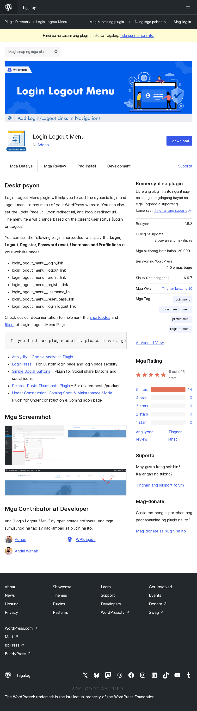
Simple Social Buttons (31, 371)
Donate (158, 604)
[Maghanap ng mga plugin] (56, 52)
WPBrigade (86, 539)
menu (186, 309)
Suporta (185, 166)
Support (108, 595)
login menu (182, 299)
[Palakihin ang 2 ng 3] (120, 431)
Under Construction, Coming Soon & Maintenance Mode (62, 393)
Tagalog (23, 675)
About (10, 586)
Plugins (59, 604)
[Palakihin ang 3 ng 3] (120, 475)
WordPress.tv (115, 612)
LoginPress (21, 364)
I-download (179, 141)
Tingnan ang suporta (170, 210)
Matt (11, 636)
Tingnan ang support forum (160, 485)
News (10, 595)
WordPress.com (21, 628)
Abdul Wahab (26, 551)
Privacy (11, 612)
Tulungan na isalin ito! (137, 35)
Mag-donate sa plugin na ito (161, 531)
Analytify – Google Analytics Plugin (42, 356)
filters (9, 324)
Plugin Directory (17, 22)
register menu (180, 329)
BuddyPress (18, 653)
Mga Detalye (21, 166)
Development (119, 166)
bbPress (14, 645)
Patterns (60, 612)
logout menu (170, 309)
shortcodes (100, 317)
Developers (111, 604)
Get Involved (160, 586)
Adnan (43, 144)
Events (155, 595)
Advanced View (150, 342)
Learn (106, 586)
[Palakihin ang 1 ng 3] (57, 431)
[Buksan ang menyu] (189, 7)
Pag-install (86, 166)
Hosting (11, 604)
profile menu (181, 319)
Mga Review (55, 166)
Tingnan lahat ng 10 (177, 288)
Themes (60, 595)
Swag (156, 612)
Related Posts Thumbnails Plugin (41, 385)
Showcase (62, 586)
